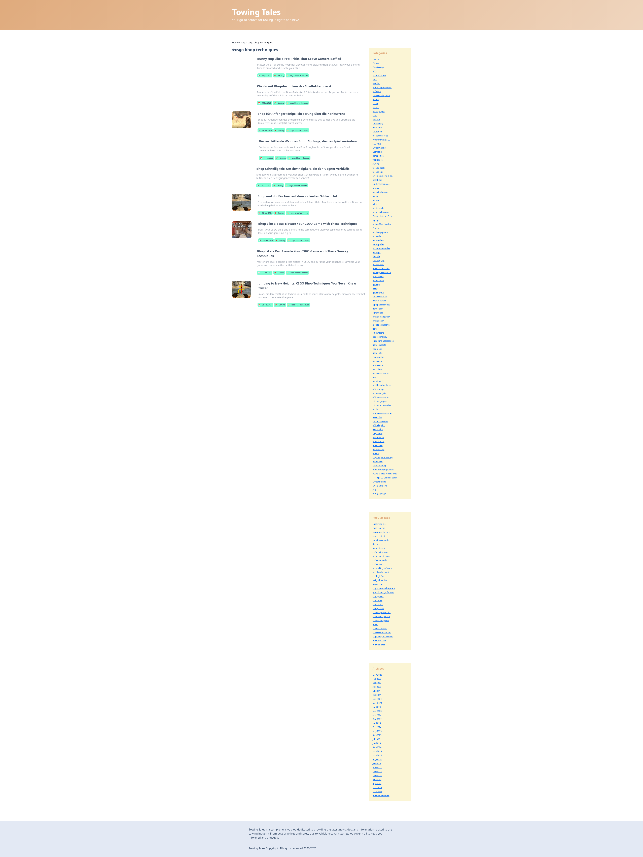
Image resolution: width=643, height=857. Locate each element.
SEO (374, 71)
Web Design (378, 67)
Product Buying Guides (383, 469)
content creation (380, 421)
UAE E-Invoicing (380, 485)
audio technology (380, 192)
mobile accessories (381, 324)
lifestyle (376, 256)
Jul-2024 (376, 691)
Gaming (279, 75)
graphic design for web (383, 592)
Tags (243, 42)
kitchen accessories (382, 405)
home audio (378, 280)
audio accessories (381, 373)
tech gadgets (379, 167)
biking (375, 288)
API (374, 489)
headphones (378, 437)
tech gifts (377, 200)
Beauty (376, 99)
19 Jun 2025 (264, 75)
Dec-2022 (377, 719)
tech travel (377, 381)
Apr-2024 (377, 715)
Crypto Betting (379, 481)
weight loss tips (380, 580)
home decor (378, 236)
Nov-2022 (377, 767)
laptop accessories (381, 304)
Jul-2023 (376, 739)
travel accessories (381, 268)
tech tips (376, 252)
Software (377, 91)
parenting (377, 369)
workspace (378, 159)
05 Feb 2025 (266, 240)
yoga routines (379, 528)
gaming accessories (382, 272)
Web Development (381, 95)
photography (378, 208)
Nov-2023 (377, 711)
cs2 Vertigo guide (381, 620)
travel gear (378, 308)
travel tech (377, 445)
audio (375, 409)
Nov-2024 (377, 699)
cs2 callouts (378, 564)
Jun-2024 (377, 723)
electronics (378, 429)
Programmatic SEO (381, 139)
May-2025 (377, 791)
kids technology (380, 336)
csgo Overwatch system (384, 588)
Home (235, 42)
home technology (381, 212)
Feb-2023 (377, 678)
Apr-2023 (377, 686)
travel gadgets (379, 345)
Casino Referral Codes (383, 216)
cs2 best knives (380, 628)
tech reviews (378, 240)
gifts (375, 204)
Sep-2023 (377, 735)
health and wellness (382, 385)
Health (376, 59)
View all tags (379, 644)
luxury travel (378, 608)
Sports (376, 107)
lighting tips (378, 312)
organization (378, 441)
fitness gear (378, 365)
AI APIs (376, 163)
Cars (375, 115)
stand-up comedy (381, 540)
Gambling (377, 151)
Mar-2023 (377, 751)
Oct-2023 (377, 682)
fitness (376, 188)
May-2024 (377, 703)
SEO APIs (377, 143)
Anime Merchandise (382, 224)
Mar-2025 (377, 787)
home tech (377, 461)
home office (378, 155)
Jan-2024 (377, 707)
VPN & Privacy (379, 493)
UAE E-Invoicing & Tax (383, 176)
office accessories (381, 397)
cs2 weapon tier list (381, 612)
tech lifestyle (378, 449)
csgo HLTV (377, 600)
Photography (378, 111)
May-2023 (377, 674)
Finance (376, 119)
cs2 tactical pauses (381, 616)
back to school (379, 300)
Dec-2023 (377, 771)
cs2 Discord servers (382, 632)
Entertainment (379, 75)
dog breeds (378, 544)
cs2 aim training (380, 552)
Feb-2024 (377, 727)
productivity (378, 276)
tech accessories (380, 135)
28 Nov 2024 (265, 305)
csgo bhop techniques (297, 75)
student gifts (378, 332)
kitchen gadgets (380, 401)
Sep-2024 (377, 747)
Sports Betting (379, 465)
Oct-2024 (377, 695)
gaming (376, 284)
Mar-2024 (377, 755)
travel (375, 328)
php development (381, 572)
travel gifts (377, 353)
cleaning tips (378, 260)
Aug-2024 (377, 759)
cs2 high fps (378, 576)
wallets (376, 453)
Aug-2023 (377, 731)
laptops (376, 220)
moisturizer (378, 584)
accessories (378, 264)
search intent (379, 536)
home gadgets (379, 393)
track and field (379, 640)
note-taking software (382, 568)
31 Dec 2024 (265, 272)
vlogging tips (378, 357)
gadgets (376, 196)
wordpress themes (381, 532)
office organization (381, 316)
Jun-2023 (377, 743)
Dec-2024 (377, 775)
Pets (375, 79)
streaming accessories (383, 340)
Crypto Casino (379, 147)
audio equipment (380, 232)
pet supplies (378, 244)
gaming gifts (378, 292)
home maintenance (382, 556)
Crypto (376, 228)
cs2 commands (380, 560)
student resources (381, 184)
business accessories (382, 413)
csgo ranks (378, 604)
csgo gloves (378, 596)
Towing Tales (256, 12)
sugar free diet (379, 524)
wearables (377, 349)
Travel (375, 103)
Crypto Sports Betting (382, 457)
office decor (378, 320)
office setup (378, 389)
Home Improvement (382, 87)
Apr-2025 (377, 783)
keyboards (377, 433)
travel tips (377, 417)
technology (378, 171)
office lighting (379, 425)
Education (377, 131)
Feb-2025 (377, 779)
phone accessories (381, 248)
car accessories (380, 296)
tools (375, 377)
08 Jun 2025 (264, 103)
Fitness (376, 63)
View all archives (381, 795)
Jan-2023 (377, 763)
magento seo (379, 548)
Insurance (377, 127)
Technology (378, 123)
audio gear (378, 361)
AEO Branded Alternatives (385, 473)
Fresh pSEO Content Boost (385, 477)
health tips (377, 180)
